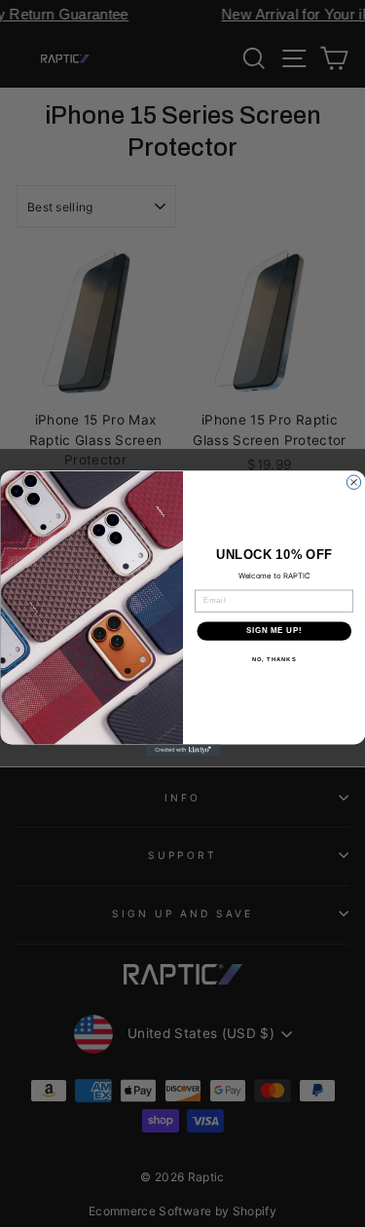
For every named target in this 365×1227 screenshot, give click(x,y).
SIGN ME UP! (273, 631)
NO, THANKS (273, 659)
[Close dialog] (353, 482)
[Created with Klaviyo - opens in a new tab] (182, 751)
